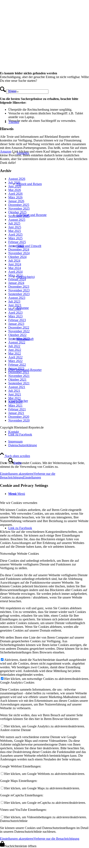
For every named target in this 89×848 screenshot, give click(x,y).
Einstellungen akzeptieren (17, 838)
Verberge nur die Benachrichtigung (56, 838)
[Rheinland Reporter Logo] (31, 56)
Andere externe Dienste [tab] (15, 730)
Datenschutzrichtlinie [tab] (14, 821)
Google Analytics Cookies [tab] (17, 682)
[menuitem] (35, 91)
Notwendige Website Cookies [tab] (19, 553)
